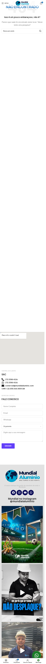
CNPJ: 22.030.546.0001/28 (13, 388)
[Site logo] (22, 3)
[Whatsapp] (31, 492)
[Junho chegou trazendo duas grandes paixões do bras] (22, 534)
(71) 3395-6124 (11, 379)
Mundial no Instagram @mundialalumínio (22, 500)
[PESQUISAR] (40, 30)
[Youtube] (25, 492)
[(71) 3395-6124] (3, 379)
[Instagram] (19, 492)
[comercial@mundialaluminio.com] (3, 385)
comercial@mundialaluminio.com (19, 385)
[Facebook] (13, 492)
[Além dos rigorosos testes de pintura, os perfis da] (22, 592)
